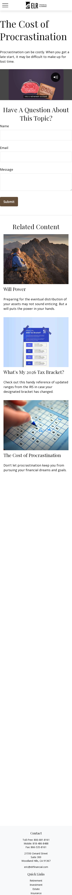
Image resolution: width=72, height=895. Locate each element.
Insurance (36, 893)
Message (6, 169)
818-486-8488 (40, 843)
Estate (36, 889)
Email (4, 148)
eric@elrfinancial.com (36, 867)
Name (4, 126)
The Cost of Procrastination (32, 455)
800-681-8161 (42, 839)
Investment (36, 884)
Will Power (14, 289)
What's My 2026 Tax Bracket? (33, 372)
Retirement (36, 880)
